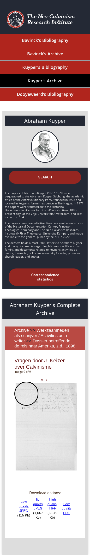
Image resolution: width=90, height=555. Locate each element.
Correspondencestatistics (45, 277)
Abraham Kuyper (45, 120)
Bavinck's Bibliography (45, 40)
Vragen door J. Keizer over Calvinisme (39, 364)
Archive (21, 330)
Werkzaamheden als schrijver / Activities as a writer (41, 335)
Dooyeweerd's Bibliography (45, 94)
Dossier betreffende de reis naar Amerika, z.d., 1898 (44, 344)
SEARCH (45, 177)
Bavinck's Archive (45, 54)
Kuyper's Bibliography (45, 67)
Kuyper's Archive (45, 81)
